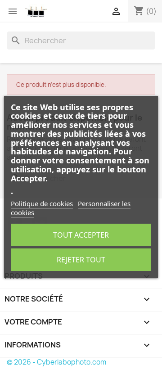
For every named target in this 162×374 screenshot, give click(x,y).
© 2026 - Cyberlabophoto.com (56, 362)
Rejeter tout (81, 260)
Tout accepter (81, 235)
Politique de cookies (42, 203)
